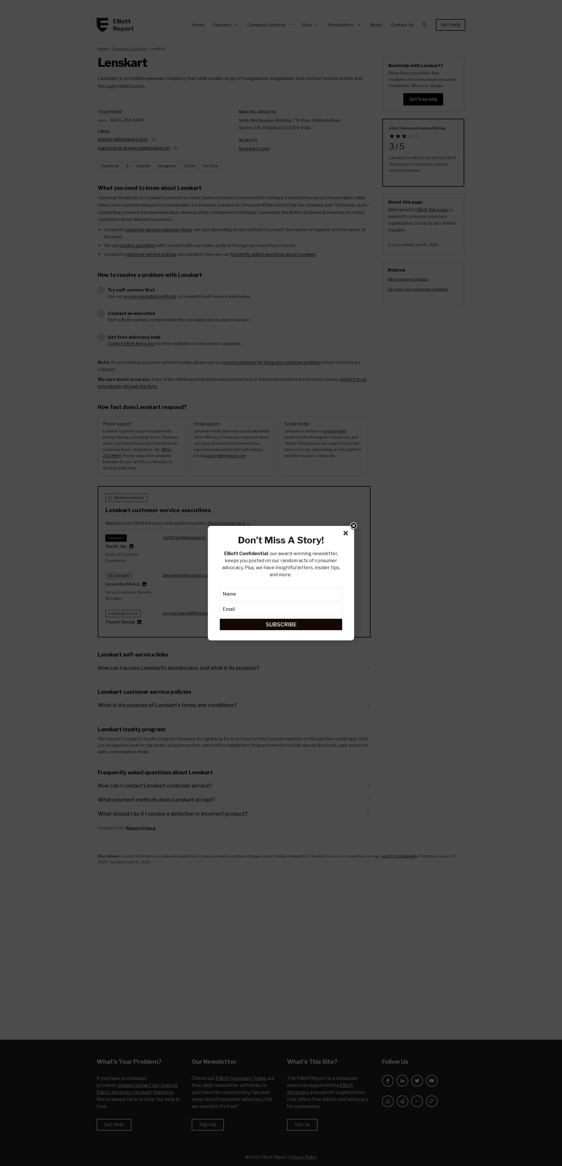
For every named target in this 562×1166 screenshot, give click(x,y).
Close (353, 526)
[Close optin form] (346, 534)
